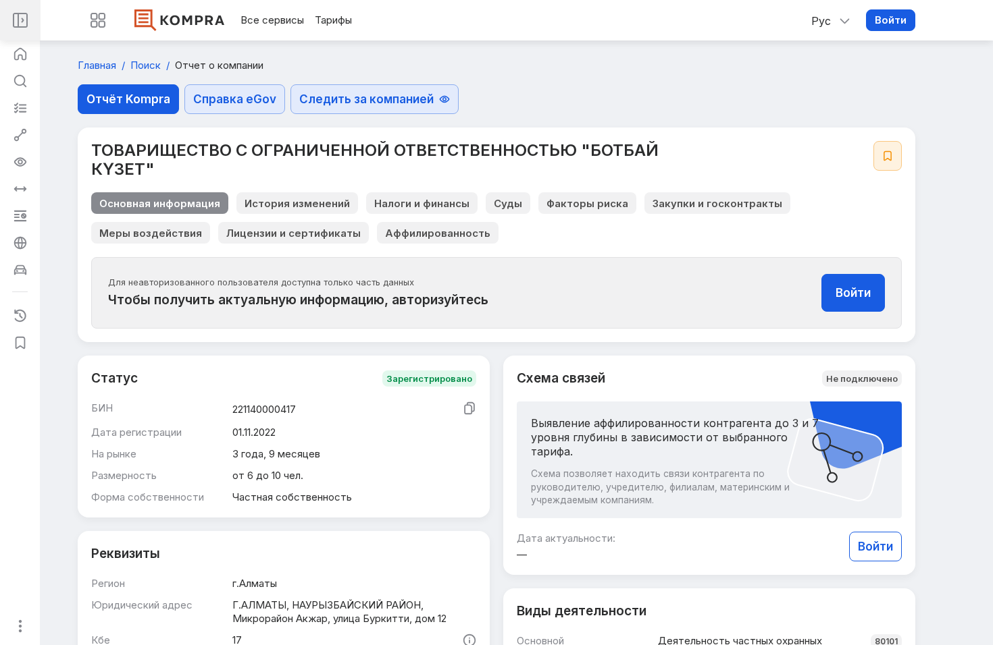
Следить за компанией (366, 99)
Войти (891, 19)
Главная (98, 65)
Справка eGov (234, 99)
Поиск (146, 65)
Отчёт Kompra (128, 99)
